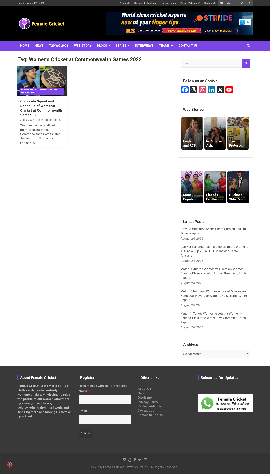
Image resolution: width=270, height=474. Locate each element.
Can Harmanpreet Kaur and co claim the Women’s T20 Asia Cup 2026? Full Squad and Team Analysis (214, 251)
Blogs (102, 45)
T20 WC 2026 (59, 45)
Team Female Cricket (48, 119)
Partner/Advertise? (190, 3)
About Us (125, 3)
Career (143, 393)
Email (84, 411)
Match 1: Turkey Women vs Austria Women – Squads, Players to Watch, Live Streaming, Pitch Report (213, 318)
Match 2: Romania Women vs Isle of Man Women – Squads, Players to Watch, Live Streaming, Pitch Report (215, 295)
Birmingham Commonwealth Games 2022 (39, 91)
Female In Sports (150, 415)
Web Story (82, 45)
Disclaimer (152, 3)
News (39, 45)
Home (24, 45)
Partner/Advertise (151, 406)
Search (246, 63)
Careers (138, 3)
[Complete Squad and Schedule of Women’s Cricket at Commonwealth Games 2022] (42, 81)
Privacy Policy (169, 3)
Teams (164, 45)
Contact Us (210, 3)
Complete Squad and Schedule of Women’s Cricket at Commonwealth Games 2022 (41, 108)
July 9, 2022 (27, 119)
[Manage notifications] (9, 464)
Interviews (144, 45)
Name (84, 391)
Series (121, 45)
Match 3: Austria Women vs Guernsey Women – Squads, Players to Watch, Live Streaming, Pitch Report (213, 273)
